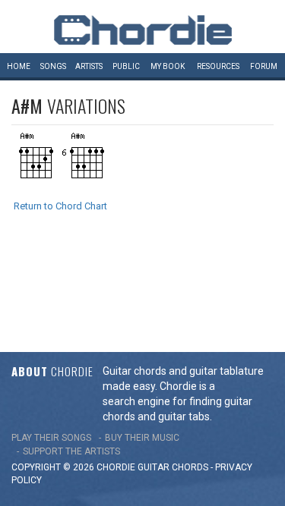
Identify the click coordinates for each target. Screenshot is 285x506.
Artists (89, 66)
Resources (218, 66)
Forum (263, 66)
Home (18, 66)
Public (126, 66)
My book (167, 66)
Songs (53, 66)
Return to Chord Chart (60, 206)
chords (190, 467)
